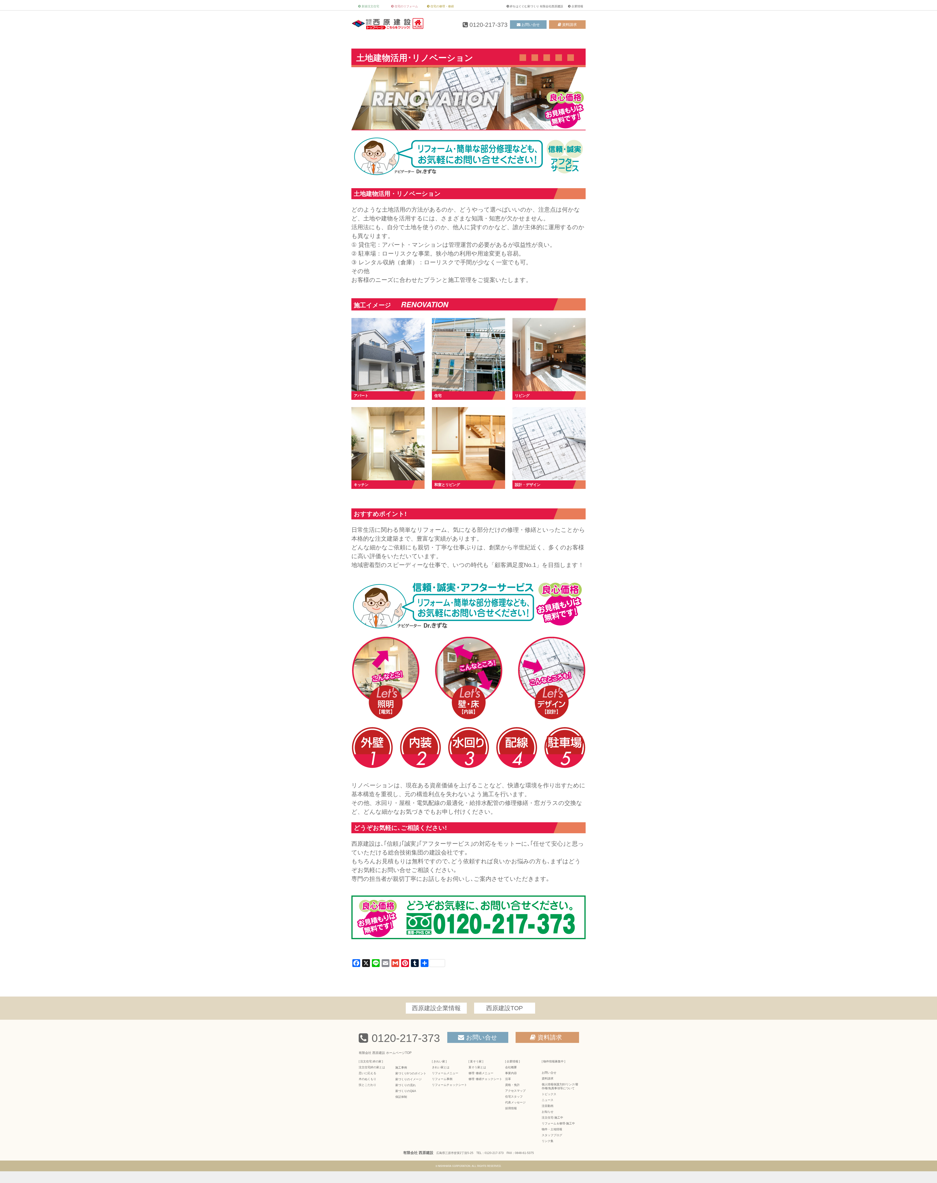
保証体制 (401, 1097)
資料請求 (569, 24)
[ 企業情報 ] (512, 1061)
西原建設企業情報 (436, 1008)
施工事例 (401, 1067)
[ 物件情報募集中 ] (553, 1061)
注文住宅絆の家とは (372, 1067)
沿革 (508, 1079)
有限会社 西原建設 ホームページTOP (385, 1052)
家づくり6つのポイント (410, 1073)
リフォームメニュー (445, 1073)
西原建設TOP (504, 1008)
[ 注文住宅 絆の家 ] (371, 1061)
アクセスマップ (515, 1090)
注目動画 (547, 1106)
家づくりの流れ (405, 1085)
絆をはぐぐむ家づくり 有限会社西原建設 (536, 6)
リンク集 (547, 1141)
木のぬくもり (367, 1079)
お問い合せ (530, 24)
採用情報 (511, 1108)
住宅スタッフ (514, 1096)
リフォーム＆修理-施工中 (558, 1123)
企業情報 (577, 6)
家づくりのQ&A (405, 1091)
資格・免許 (512, 1085)
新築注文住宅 (370, 6)
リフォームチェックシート (449, 1085)
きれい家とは (440, 1067)
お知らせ (547, 1111)
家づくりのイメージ (408, 1079)
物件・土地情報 (552, 1129)
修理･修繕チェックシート (485, 1079)
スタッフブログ (552, 1135)
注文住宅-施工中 (552, 1117)
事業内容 (511, 1073)
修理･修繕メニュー (480, 1073)
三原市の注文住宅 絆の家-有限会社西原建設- (388, 23)
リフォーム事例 (442, 1079)
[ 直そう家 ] (475, 1061)
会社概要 (511, 1067)
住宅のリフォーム (406, 6)
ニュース (547, 1100)
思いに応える (367, 1073)
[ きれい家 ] (439, 1061)
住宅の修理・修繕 (442, 6)
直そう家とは (477, 1067)
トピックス (549, 1094)
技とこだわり (367, 1085)
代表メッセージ (515, 1102)
